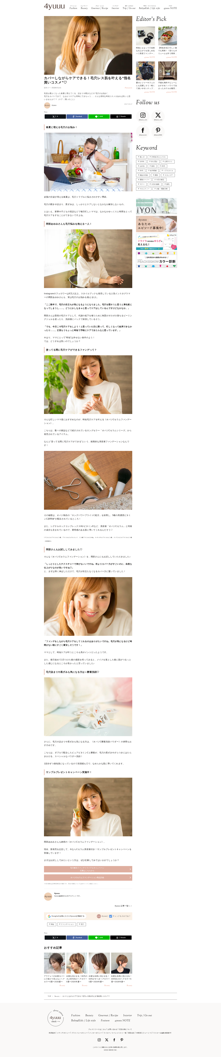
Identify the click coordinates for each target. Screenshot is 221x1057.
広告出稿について (125, 1029)
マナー (142, 184)
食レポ (142, 157)
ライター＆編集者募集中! (162, 1033)
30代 (141, 170)
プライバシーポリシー (79, 1033)
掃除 (156, 175)
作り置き (154, 161)
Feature (105, 1021)
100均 (142, 161)
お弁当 (142, 166)
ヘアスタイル (168, 170)
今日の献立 (160, 180)
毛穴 (82, 924)
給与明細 (153, 170)
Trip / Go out (144, 1015)
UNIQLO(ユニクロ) (158, 157)
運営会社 (131, 1033)
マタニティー (145, 189)
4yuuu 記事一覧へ (122, 906)
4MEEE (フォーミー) (144, 1033)
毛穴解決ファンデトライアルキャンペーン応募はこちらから (87, 869)
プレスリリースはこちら (97, 1029)
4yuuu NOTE (122, 1021)
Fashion (75, 1015)
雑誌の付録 (144, 175)
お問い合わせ (112, 1029)
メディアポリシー (63, 1033)
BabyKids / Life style (83, 1021)
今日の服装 (155, 184)
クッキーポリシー (95, 1033)
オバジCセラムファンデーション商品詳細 (87, 877)
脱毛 (168, 184)
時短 (52, 924)
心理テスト (168, 161)
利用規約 (52, 1033)
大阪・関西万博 (162, 189)
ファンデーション (67, 924)
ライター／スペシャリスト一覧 (115, 1033)
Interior (127, 1015)
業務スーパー (145, 180)
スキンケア (169, 175)
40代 (163, 166)
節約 (153, 166)
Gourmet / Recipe (108, 1015)
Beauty (89, 1015)
